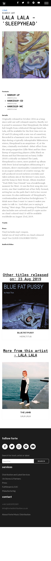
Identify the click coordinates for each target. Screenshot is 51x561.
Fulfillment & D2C (10, 486)
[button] (6, 311)
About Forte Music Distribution (16, 514)
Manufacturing (9, 491)
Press (4, 482)
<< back (4, 10)
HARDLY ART (8, 12)
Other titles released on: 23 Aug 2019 (25, 276)
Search (41, 461)
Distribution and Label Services (16, 474)
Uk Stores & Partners (11, 478)
